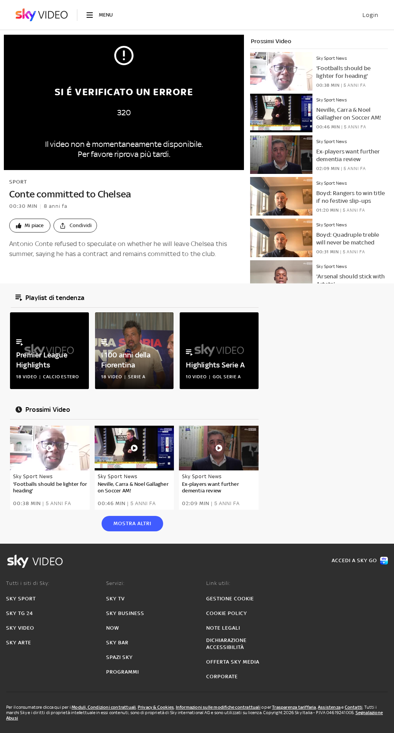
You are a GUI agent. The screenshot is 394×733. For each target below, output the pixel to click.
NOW (112, 628)
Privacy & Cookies (156, 707)
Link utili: (218, 583)
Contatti (354, 707)
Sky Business (125, 613)
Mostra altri (132, 523)
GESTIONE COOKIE (230, 599)
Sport (18, 182)
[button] (29, 226)
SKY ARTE (18, 642)
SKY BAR (117, 642)
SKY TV (115, 599)
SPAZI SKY (119, 657)
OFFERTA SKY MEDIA (232, 662)
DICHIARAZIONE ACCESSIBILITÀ (226, 643)
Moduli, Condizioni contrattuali (104, 707)
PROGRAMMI (122, 672)
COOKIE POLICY (226, 613)
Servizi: (115, 583)
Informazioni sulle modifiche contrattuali (218, 707)
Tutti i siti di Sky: (28, 583)
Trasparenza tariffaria (294, 707)
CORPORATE (222, 676)
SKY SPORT (21, 599)
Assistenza (329, 707)
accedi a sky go (354, 560)
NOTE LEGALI (223, 628)
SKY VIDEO (20, 628)
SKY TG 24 (19, 613)
